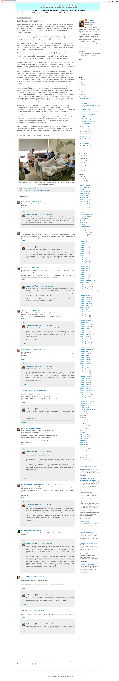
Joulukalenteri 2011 (56, 12)
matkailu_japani (84, 316)
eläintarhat (83, 187)
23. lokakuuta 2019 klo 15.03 (45, 247)
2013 (82, 160)
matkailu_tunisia (84, 386)
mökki (81, 415)
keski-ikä (82, 218)
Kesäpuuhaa (67, 12)
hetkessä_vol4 (84, 199)
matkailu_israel (84, 311)
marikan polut (25, 349)
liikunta (82, 241)
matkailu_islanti (84, 309)
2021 (82, 91)
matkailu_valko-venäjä (86, 401)
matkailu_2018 (84, 259)
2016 (82, 153)
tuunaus (82, 453)
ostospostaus (84, 426)
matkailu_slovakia (85, 374)
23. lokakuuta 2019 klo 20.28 (35, 530)
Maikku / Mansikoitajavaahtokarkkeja (32, 484)
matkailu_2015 (84, 253)
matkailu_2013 (84, 249)
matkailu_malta (84, 341)
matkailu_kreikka (84, 326)
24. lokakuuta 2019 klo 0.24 (44, 504)
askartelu (82, 181)
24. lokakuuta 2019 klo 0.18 (44, 451)
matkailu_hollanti (84, 307)
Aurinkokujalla (25, 390)
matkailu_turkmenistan (86, 390)
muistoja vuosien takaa (86, 409)
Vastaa (23, 208)
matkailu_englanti (85, 297)
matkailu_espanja (36, 190)
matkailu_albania (85, 278)
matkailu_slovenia (85, 376)
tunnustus (83, 451)
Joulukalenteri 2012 (42, 12)
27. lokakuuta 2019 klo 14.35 (45, 623)
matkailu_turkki (84, 388)
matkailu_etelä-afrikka (86, 301)
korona (82, 222)
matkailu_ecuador (85, 293)
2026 (82, 80)
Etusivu (19, 12)
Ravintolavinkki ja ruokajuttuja (88, 543)
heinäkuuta (85, 131)
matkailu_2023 (84, 270)
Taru (22, 310)
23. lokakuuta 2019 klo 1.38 (33, 232)
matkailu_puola (84, 359)
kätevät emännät (84, 233)
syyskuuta (85, 126)
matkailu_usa (84, 397)
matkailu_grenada (85, 305)
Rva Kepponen (30, 214)
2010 (82, 167)
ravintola (82, 438)
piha (81, 432)
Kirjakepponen (83, 53)
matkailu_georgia (85, 303)
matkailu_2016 (84, 255)
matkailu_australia (85, 284)
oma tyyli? (83, 419)
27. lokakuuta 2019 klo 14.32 (45, 595)
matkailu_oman (84, 353)
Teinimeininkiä (84, 554)
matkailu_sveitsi (84, 378)
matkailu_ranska (84, 363)
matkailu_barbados (85, 289)
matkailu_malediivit (85, 338)
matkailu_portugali (85, 357)
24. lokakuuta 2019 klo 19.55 (36, 610)
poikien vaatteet (84, 436)
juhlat (81, 210)
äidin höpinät (83, 459)
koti (81, 228)
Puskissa (24, 530)
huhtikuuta (85, 138)
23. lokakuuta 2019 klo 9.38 (37, 349)
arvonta (82, 178)
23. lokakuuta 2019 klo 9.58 (38, 390)
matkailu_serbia (84, 372)
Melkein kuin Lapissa (87, 119)
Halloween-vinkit (84, 521)
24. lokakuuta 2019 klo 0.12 (44, 409)
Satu (22, 268)
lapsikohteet (83, 235)
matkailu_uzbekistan (85, 399)
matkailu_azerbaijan (85, 287)
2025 (82, 82)
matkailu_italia (84, 313)
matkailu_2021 (84, 266)
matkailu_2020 (84, 264)
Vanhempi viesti (70, 661)
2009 (82, 170)
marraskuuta (85, 101)
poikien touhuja (84, 434)
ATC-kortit (83, 183)
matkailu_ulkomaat (46, 190)
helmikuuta (85, 143)
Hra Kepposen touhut (86, 206)
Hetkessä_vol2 (84, 195)
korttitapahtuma (84, 226)
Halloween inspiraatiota (86, 532)
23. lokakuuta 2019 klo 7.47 (32, 310)
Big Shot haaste (84, 185)
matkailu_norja (84, 351)
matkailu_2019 (27, 190)
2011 (82, 165)
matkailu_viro (84, 407)
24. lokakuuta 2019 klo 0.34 (44, 543)
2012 (82, 163)
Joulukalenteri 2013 (29, 12)
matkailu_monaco (85, 345)
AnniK (23, 201)
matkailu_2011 (84, 245)
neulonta (82, 417)
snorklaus (83, 446)
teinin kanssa (83, 448)
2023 (82, 87)
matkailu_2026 (84, 276)
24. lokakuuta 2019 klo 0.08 (44, 366)
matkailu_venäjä (84, 403)
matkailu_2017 (84, 257)
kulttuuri (82, 230)
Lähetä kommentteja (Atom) (28, 664)
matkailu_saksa (84, 370)
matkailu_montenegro (86, 347)
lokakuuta (85, 103)
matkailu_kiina (84, 322)
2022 (82, 89)
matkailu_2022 (84, 268)
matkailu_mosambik (85, 349)
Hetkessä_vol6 (84, 203)
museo (82, 411)
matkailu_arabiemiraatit (86, 280)
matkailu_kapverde (85, 320)
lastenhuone (83, 237)
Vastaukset (26, 211)
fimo (81, 189)
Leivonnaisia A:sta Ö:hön (87, 491)
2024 (82, 84)
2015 (82, 155)
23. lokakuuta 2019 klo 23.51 (45, 286)
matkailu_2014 (84, 251)
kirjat (81, 220)
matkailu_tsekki (84, 384)
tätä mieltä (83, 455)
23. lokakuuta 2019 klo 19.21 (52, 484)
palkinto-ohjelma (84, 428)
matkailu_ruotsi (84, 368)
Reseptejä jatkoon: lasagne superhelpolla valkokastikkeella (88, 479)
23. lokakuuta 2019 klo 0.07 (44, 214)
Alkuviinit (84, 116)
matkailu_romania (85, 365)
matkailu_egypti (84, 295)
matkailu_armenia (85, 282)
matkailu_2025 (84, 274)
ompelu (82, 424)
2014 (82, 158)
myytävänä (83, 413)
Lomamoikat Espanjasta (88, 114)
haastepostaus (84, 191)
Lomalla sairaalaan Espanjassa (90, 111)
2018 (82, 148)
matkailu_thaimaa (85, 382)
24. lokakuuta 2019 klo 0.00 (44, 325)
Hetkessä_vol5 (84, 201)
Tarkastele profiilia (84, 47)
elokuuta (84, 129)
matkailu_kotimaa (85, 324)
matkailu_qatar (84, 361)
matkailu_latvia (84, 332)
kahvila (82, 212)
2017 (82, 151)
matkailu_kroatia (84, 328)
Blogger (70, 676)
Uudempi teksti (22, 661)
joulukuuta (85, 98)
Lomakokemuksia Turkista (87, 511)
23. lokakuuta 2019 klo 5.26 (32, 268)
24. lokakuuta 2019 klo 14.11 (38, 576)
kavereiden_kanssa (85, 216)
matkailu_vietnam (85, 405)
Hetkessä (82, 193)
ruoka (81, 442)
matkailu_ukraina (85, 392)
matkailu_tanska (84, 380)
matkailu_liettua (84, 336)
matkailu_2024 (84, 272)
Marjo (23, 428)
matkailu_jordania (85, 318)
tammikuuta (85, 145)
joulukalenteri (84, 208)
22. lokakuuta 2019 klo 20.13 (33, 201)
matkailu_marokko (85, 343)
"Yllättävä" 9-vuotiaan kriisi (87, 564)
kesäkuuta (85, 133)
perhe (81, 430)
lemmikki (82, 239)
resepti (82, 440)
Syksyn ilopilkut (86, 109)
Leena (23, 232)
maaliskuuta (85, 141)
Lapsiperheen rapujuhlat (88, 121)
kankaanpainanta (85, 214)
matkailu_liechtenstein (86, 334)
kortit (81, 224)
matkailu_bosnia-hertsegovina (88, 291)
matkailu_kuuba (84, 330)
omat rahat (83, 422)
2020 (82, 94)
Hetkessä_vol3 (84, 197)
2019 (82, 96)
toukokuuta (85, 136)
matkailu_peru (84, 355)
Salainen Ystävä (84, 444)
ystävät (82, 457)
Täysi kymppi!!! (86, 123)
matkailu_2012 (84, 247)
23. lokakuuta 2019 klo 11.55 (33, 428)
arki (81, 176)
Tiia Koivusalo (25, 576)
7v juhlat (82, 501)
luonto (82, 243)
